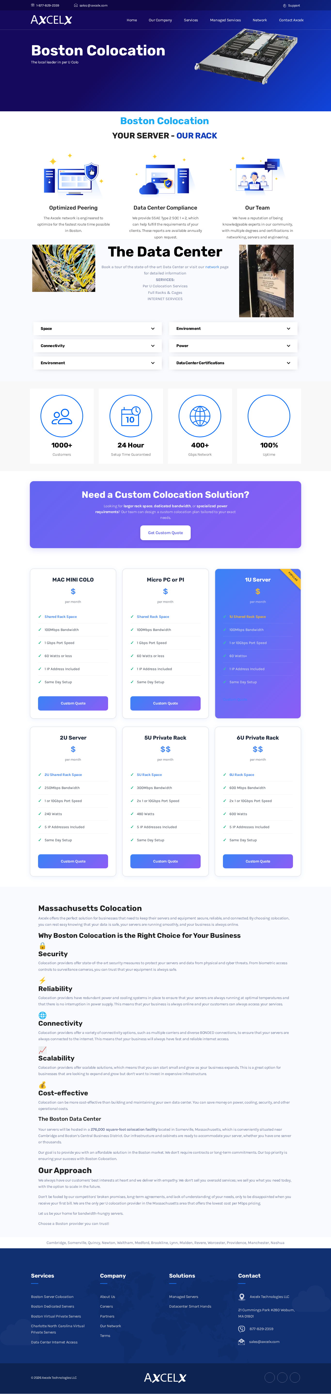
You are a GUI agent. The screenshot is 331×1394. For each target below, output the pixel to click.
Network (260, 20)
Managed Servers (183, 1296)
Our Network (110, 1326)
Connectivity (53, 345)
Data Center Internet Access (54, 1342)
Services (191, 20)
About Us (107, 1296)
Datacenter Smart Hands (190, 1306)
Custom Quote (73, 703)
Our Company (160, 20)
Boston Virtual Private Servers (56, 1316)
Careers (106, 1306)
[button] (97, 328)
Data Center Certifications (200, 363)
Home (132, 20)
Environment (53, 363)
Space (46, 328)
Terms (105, 1335)
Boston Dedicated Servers (52, 1306)
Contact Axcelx (291, 20)
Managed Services (225, 20)
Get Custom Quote (165, 532)
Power (182, 345)
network (212, 267)
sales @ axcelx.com (93, 5)
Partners (107, 1316)
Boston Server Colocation (52, 1296)
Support (293, 5)
